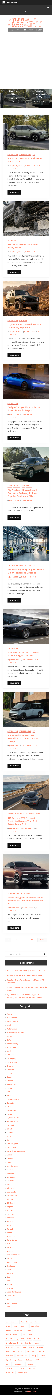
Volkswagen (12, 1303)
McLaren (10, 1173)
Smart (9, 1258)
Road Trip (11, 1236)
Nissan (10, 1199)
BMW (9, 1040)
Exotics (10, 1081)
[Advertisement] (26, 62)
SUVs (8, 1364)
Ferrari (9, 1088)
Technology (18, 1364)
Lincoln (16, 486)
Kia (34, 154)
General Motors (13, 1099)
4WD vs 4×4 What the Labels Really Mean (24, 975)
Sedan (42, 1356)
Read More (14, 192)
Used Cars (11, 1295)
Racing (10, 1221)
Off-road (9, 1356)
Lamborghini (12, 1143)
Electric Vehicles (12, 1335)
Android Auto (11, 1322)
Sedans (27, 893)
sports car (18, 1360)
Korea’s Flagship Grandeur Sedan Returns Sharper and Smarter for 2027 (25, 900)
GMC (9, 1107)
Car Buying (11, 1058)
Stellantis (11, 1266)
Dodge (9, 1077)
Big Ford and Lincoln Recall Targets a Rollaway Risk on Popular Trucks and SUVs (22, 493)
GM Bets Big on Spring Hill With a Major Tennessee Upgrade (25, 571)
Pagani (10, 1207)
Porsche (24, 814)
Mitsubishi (11, 1192)
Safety (10, 1247)
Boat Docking (13, 1043)
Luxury (19, 893)
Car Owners (12, 1062)
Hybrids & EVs (25, 154)
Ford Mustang (12, 1339)
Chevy (8, 1330)
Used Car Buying (14, 1292)
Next (42, 940)
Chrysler (10, 1069)
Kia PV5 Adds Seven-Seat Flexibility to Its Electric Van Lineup (22, 738)
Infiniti (9, 1129)
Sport (8, 1360)
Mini (8, 1184)
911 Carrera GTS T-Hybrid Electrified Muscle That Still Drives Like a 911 (22, 821)
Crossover (18, 1330)
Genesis (10, 1103)
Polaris (10, 1210)
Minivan (10, 1188)
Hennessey (11, 1110)
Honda (9, 1114)
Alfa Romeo (12, 1018)
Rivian (9, 1232)
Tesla (9, 1281)
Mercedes (11, 1177)
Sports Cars (34, 814)
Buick (9, 1051)
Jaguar (10, 1132)
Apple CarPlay (26, 1322)
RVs (8, 1244)
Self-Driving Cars (14, 1255)
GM (22, 1339)
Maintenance (12, 1166)
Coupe (9, 1073)
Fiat (8, 1092)
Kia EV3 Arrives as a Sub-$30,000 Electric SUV (26, 971)
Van (8, 1299)
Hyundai (11, 893)
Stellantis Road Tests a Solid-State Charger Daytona (23, 654)
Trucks (29, 486)
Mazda (10, 1169)
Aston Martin (12, 1021)
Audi (9, 1025)
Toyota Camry (12, 1368)
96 (32, 940)
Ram (9, 1225)
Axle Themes (32, 1392)
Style (9, 1270)
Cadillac (23, 565)
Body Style (11, 1047)
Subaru (10, 1273)
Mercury (10, 1181)
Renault (10, 1229)
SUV (23, 486)
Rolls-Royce (12, 1240)
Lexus (9, 1155)
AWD (8, 1326)
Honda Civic (26, 1343)
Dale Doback (30, 166)
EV (24, 1335)
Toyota (10, 1284)
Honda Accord (12, 1343)
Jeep (9, 1136)
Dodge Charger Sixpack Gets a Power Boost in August (24, 409)
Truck (23, 1368)
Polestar (10, 1214)
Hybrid (36, 1343)
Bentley (10, 1036)
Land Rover (11, 1147)
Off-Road (11, 240)
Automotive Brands (15, 1032)
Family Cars (12, 1084)
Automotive (12, 154)
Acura (9, 1014)
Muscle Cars (12, 1195)
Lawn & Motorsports (16, 1151)
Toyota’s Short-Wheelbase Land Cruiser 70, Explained (24, 326)
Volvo (9, 1307)
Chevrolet (11, 1066)
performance (22, 1356)
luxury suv (10, 1351)
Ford (9, 486)
